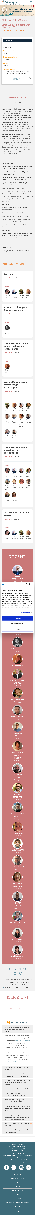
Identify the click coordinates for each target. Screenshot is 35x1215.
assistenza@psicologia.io (22, 1040)
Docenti (17, 1182)
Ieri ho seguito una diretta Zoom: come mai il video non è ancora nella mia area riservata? (17, 1108)
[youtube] (28, 1167)
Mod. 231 (17, 1207)
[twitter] (21, 1167)
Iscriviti (16, 79)
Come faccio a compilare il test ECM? (16, 1089)
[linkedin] (14, 1167)
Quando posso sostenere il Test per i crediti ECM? (16, 1068)
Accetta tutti (17, 618)
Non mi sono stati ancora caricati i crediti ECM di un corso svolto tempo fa (17, 1075)
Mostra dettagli (25, 612)
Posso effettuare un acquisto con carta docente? (17, 1125)
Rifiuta (17, 629)
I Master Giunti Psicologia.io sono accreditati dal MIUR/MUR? (15, 1101)
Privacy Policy (17, 1190)
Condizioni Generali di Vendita (17, 1203)
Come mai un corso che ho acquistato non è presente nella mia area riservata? (16, 1029)
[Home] (10, 2)
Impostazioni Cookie (16, 623)
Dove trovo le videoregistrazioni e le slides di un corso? (16, 1131)
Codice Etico (17, 1199)
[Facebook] (6, 1167)
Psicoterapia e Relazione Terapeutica (14, 30)
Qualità (17, 1211)
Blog (17, 1195)
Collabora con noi (17, 1178)
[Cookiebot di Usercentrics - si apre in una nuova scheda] (25, 584)
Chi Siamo (17, 1174)
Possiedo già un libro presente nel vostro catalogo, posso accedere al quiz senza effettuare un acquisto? (17, 1117)
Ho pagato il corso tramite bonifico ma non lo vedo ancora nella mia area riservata (17, 1082)
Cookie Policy (18, 1186)
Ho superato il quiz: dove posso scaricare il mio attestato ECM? (14, 1094)
